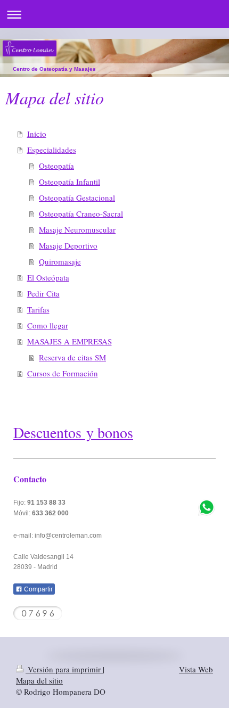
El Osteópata (48, 277)
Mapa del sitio (39, 680)
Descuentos (47, 432)
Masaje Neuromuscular (77, 229)
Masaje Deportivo (68, 245)
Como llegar (47, 325)
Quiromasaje (60, 261)
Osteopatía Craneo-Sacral (81, 213)
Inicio (36, 133)
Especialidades (51, 149)
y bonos (107, 432)
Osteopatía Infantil (69, 181)
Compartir (37, 589)
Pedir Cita (43, 293)
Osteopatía (56, 165)
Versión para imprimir (64, 669)
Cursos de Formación (62, 373)
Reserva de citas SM (72, 357)
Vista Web (196, 669)
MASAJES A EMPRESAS (69, 341)
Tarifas (38, 309)
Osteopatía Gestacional (77, 197)
